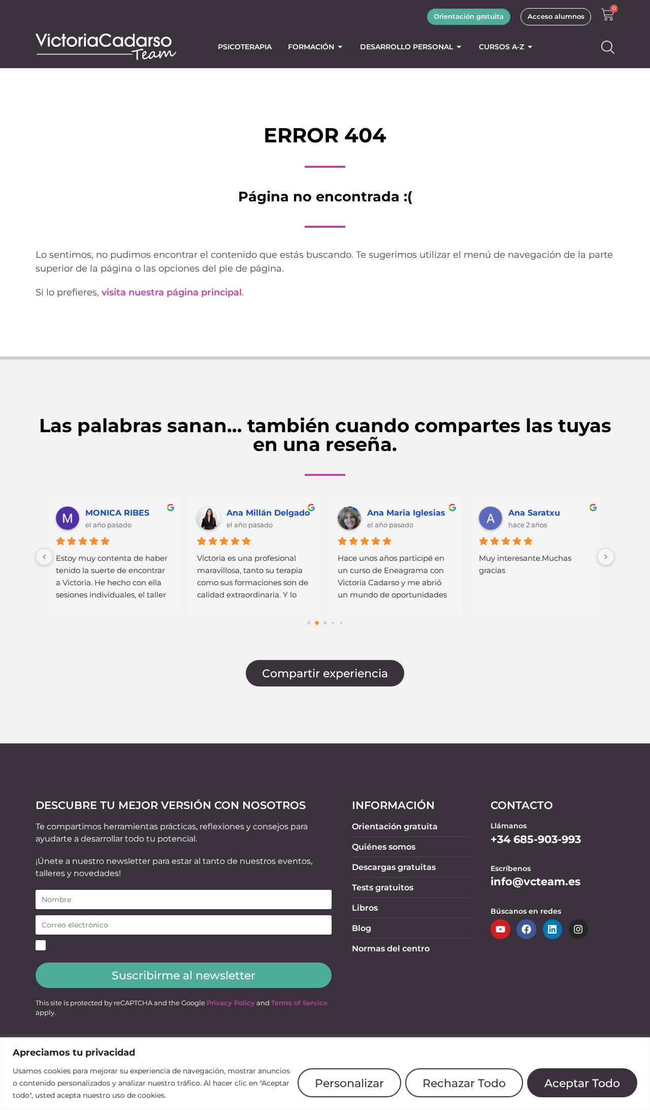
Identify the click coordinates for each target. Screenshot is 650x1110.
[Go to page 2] (325, 623)
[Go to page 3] (333, 623)
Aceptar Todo (582, 1083)
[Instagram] (578, 929)
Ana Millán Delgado (268, 513)
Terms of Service (299, 1003)
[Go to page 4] (341, 623)
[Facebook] (526, 929)
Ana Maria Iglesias (406, 513)
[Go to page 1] (317, 623)
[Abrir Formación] (340, 47)
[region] (325, 1073)
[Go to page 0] (309, 623)
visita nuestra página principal (172, 292)
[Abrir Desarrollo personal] (459, 47)
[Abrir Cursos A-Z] (530, 47)
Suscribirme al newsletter (183, 975)
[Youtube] (500, 929)
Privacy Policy (231, 1003)
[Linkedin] (552, 929)
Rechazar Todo (464, 1083)
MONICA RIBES (117, 513)
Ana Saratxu (534, 513)
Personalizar (349, 1083)
